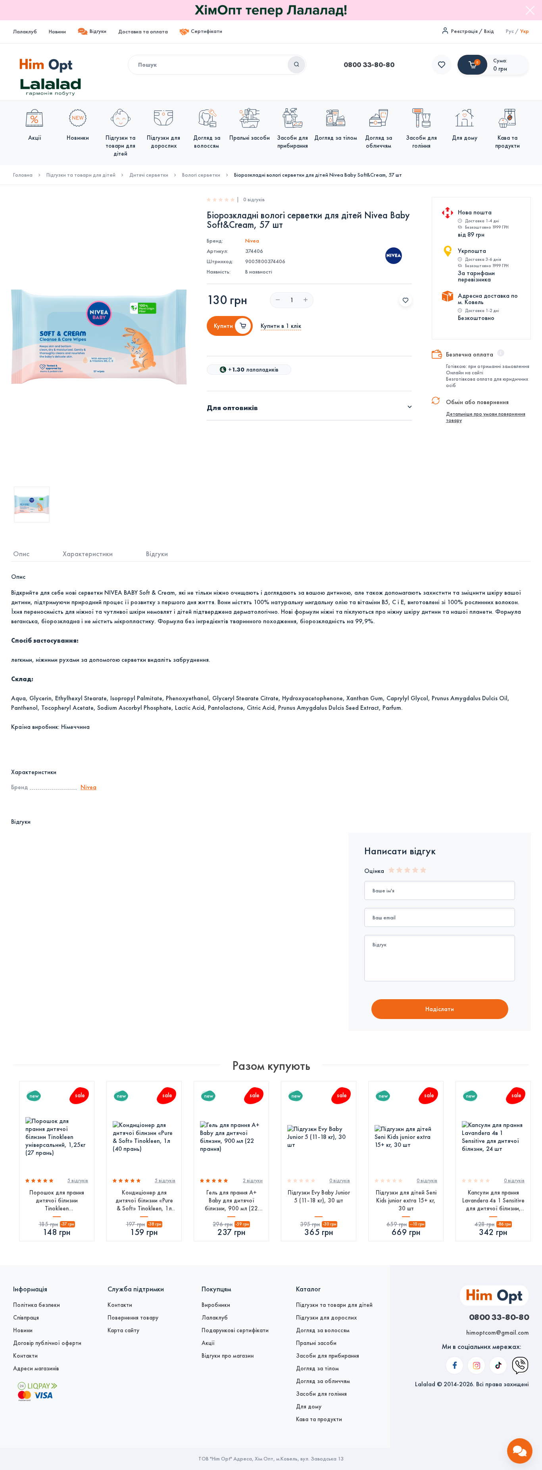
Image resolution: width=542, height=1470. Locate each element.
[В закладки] (405, 300)
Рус (510, 31)
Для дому (308, 1406)
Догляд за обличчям (323, 1381)
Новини (57, 31)
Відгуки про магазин (228, 1355)
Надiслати (439, 1009)
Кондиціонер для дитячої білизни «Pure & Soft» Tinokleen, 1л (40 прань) (144, 1200)
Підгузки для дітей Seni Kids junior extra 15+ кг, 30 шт (406, 1200)
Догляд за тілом (317, 1368)
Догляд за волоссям (323, 1330)
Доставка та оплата (143, 31)
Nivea (252, 240)
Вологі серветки (201, 175)
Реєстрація (464, 31)
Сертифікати (206, 31)
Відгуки (98, 31)
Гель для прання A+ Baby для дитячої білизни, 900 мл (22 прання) (231, 1200)
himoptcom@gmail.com (497, 1332)
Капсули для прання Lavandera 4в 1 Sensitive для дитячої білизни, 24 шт (493, 1200)
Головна (23, 175)
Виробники (216, 1304)
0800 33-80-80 (369, 65)
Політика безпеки (36, 1304)
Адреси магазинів (36, 1368)
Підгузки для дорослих (326, 1317)
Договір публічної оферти (47, 1343)
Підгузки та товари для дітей (80, 175)
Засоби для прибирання (327, 1355)
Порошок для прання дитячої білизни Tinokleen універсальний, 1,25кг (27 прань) (56, 1200)
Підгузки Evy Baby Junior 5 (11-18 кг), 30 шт (319, 1196)
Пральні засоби (316, 1343)
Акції (208, 1343)
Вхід (489, 31)
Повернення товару (133, 1317)
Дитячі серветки (148, 175)
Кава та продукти (319, 1419)
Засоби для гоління (321, 1393)
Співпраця (26, 1317)
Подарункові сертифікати (235, 1330)
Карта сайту (123, 1330)
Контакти (25, 1355)
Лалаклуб (25, 31)
